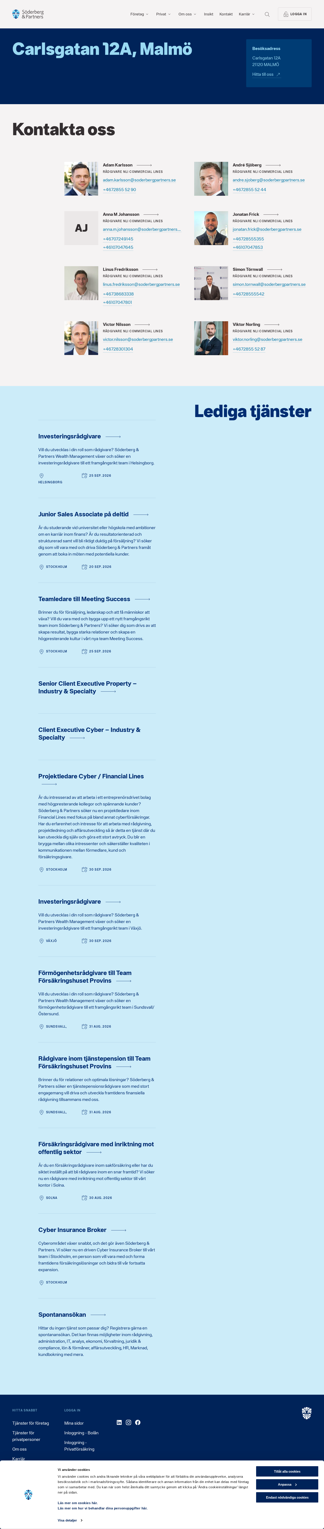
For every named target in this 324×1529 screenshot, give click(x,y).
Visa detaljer (67, 1520)
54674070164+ (118, 247)
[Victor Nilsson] (81, 338)
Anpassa (284, 1484)
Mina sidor (74, 1423)
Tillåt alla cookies (287, 1471)
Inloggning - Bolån (81, 1432)
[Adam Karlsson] (81, 179)
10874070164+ (117, 302)
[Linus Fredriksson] (81, 283)
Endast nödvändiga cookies (287, 1497)
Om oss (19, 1449)
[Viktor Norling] (211, 338)
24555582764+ (248, 294)
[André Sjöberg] (211, 179)
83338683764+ (118, 294)
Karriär (18, 1458)
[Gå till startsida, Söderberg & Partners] (28, 14)
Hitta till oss (263, 74)
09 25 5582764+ (119, 189)
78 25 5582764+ (249, 349)
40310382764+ (118, 349)
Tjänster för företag (30, 1423)
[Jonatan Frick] (211, 228)
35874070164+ (248, 247)
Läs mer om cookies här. (78, 1503)
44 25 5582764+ (249, 189)
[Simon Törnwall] (211, 283)
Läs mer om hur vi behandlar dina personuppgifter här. (103, 1508)
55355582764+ (248, 239)
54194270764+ (118, 239)
